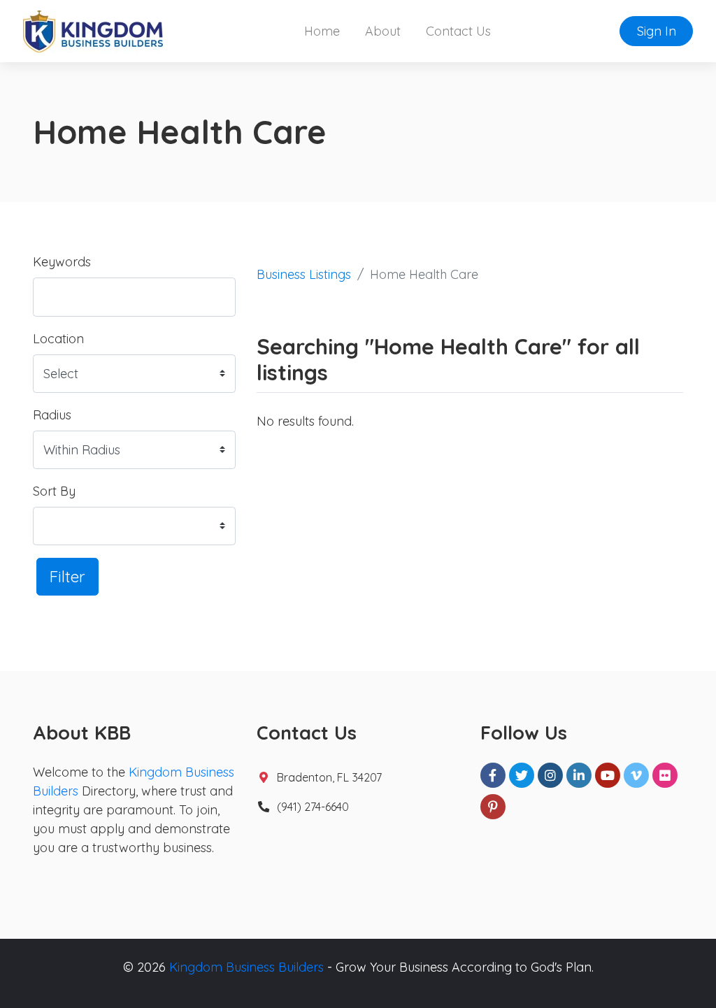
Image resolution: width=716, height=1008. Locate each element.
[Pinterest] (493, 806)
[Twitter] (521, 775)
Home (322, 31)
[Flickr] (665, 775)
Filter (67, 576)
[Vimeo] (636, 775)
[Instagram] (550, 775)
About (383, 31)
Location (58, 339)
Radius (52, 415)
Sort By (54, 491)
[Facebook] (493, 775)
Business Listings (304, 274)
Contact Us (458, 31)
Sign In (656, 31)
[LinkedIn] (579, 775)
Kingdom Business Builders (246, 967)
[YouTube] (607, 775)
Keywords (62, 262)
